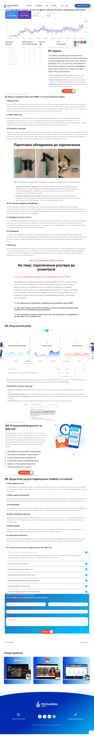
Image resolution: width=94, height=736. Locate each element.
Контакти (53, 5)
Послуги (29, 5)
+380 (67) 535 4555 (18, 719)
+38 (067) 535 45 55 (82, 5)
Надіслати (46, 631)
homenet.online (61, 44)
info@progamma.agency (76, 719)
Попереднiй (10, 642)
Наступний (84, 642)
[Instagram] (44, 716)
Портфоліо (39, 5)
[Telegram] (54, 716)
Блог (46, 5)
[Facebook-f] (40, 716)
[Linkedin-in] (49, 716)
